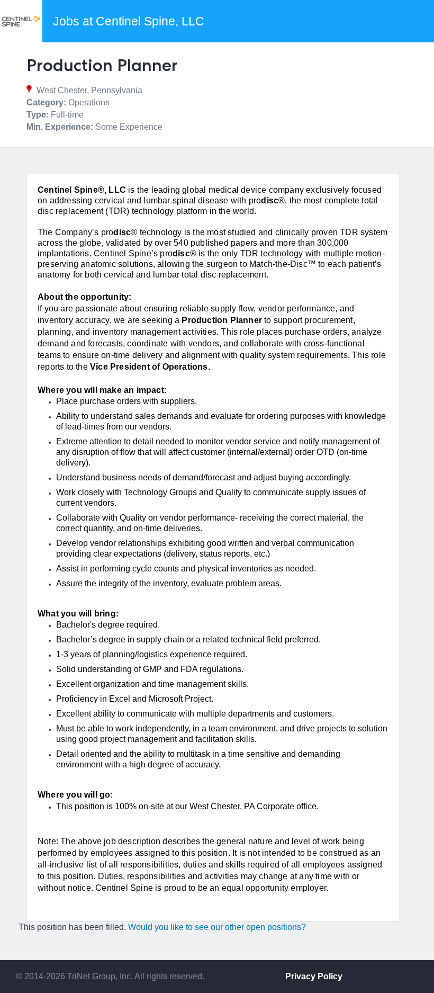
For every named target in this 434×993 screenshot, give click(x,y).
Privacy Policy (313, 976)
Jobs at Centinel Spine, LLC (128, 21)
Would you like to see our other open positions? (217, 927)
